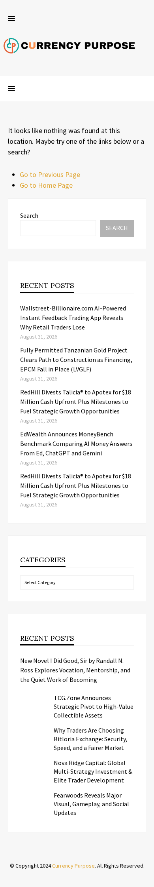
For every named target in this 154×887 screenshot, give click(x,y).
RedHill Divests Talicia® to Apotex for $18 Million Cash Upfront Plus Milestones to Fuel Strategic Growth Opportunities (75, 401)
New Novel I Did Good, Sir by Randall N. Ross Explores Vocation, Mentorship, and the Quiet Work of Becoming (75, 670)
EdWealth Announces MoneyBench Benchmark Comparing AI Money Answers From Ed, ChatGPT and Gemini (76, 443)
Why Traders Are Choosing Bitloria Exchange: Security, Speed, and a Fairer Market (90, 739)
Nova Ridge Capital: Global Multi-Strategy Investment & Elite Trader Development (93, 771)
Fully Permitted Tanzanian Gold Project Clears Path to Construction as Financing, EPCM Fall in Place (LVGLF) (76, 359)
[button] (11, 19)
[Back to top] (146, 879)
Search (29, 215)
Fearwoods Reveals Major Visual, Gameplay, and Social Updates (91, 804)
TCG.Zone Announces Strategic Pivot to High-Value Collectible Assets (93, 706)
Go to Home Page (46, 185)
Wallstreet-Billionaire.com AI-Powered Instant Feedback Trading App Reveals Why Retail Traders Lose (73, 317)
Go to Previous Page (50, 174)
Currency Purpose (73, 865)
